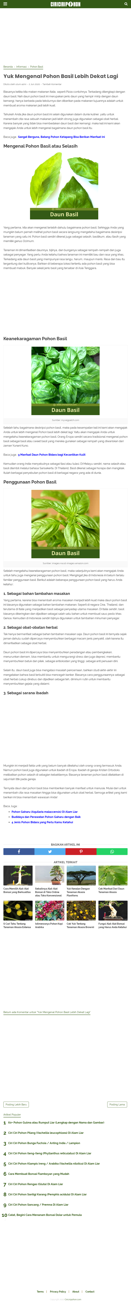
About (75, 1291)
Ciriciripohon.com (73, 1299)
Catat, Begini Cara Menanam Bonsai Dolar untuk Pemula (45, 1215)
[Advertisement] (65, 36)
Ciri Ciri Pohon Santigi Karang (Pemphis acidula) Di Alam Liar (47, 1194)
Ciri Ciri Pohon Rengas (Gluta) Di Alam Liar (35, 1184)
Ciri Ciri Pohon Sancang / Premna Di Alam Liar (38, 1204)
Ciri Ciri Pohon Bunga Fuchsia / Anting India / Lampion (44, 1143)
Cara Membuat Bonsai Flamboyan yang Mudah (38, 1174)
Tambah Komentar (52, 84)
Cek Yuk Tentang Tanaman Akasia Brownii (80, 925)
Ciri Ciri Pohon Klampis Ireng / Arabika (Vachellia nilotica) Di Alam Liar (54, 1163)
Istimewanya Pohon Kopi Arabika (49, 925)
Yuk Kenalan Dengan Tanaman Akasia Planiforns (78, 892)
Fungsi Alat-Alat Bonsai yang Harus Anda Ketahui (112, 925)
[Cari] (126, 4)
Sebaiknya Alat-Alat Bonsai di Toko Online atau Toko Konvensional (48, 892)
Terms (40, 1291)
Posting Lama (117, 1104)
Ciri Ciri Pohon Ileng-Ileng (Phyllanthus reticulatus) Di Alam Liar (49, 1153)
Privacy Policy (58, 1291)
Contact (89, 1291)
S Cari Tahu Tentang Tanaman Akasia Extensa (17, 925)
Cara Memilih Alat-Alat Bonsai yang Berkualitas (17, 890)
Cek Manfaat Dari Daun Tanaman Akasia (111, 890)
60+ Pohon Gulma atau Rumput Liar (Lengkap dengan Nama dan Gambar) (56, 1122)
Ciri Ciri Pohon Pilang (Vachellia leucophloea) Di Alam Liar (46, 1132)
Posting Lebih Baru (16, 1104)
